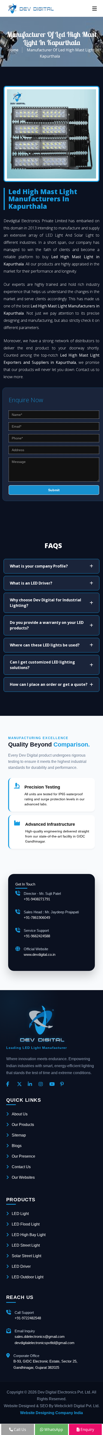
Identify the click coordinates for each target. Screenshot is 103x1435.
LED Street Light (26, 1245)
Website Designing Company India (51, 1413)
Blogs (17, 1146)
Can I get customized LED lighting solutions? (42, 664)
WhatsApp (53, 1429)
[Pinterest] (63, 1084)
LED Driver (21, 1266)
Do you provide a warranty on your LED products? (47, 625)
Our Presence (23, 1156)
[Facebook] (9, 1084)
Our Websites (23, 1177)
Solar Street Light (26, 1256)
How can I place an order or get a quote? (48, 684)
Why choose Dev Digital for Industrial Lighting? (45, 602)
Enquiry (87, 1429)
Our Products (23, 1125)
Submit (54, 490)
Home (13, 50)
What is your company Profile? (39, 566)
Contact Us (21, 1167)
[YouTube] (53, 1084)
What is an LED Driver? (31, 583)
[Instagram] (42, 1084)
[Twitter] (20, 1084)
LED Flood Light (26, 1224)
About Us (20, 1114)
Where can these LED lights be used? (45, 645)
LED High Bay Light (29, 1235)
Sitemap (19, 1135)
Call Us (19, 1429)
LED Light (20, 1214)
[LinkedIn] (31, 1084)
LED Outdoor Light (27, 1277)
